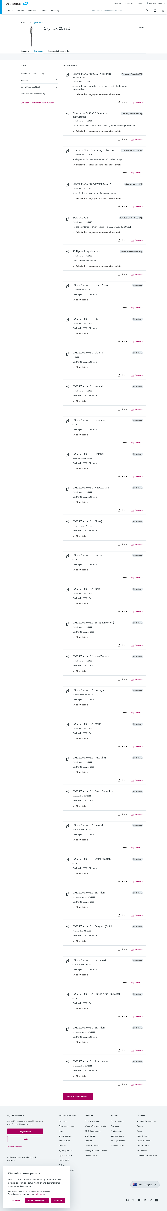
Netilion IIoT (64, 1160)
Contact (140, 3)
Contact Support (117, 1121)
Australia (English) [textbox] (155, 3)
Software (63, 1165)
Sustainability (142, 1150)
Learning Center (117, 1136)
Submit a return (117, 1145)
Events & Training (144, 1140)
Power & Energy (91, 1145)
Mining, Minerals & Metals (96, 1150)
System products (66, 1150)
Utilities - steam (91, 1155)
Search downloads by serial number (38, 102)
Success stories (143, 1145)
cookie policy (39, 1194)
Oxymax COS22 (38, 22)
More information (14, 1146)
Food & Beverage (92, 1121)
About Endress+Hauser (146, 1121)
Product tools (116, 3)
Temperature (64, 1140)
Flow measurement (67, 1126)
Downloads (129, 3)
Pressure (62, 1145)
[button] (25, 1131)
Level (61, 1131)
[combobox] (157, 3)
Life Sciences (90, 1136)
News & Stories (143, 1136)
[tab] (26, 51)
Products (24, 22)
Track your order (118, 1140)
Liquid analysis (65, 1136)
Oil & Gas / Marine (92, 1131)
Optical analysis (65, 1155)
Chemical (88, 1140)
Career (139, 1131)
